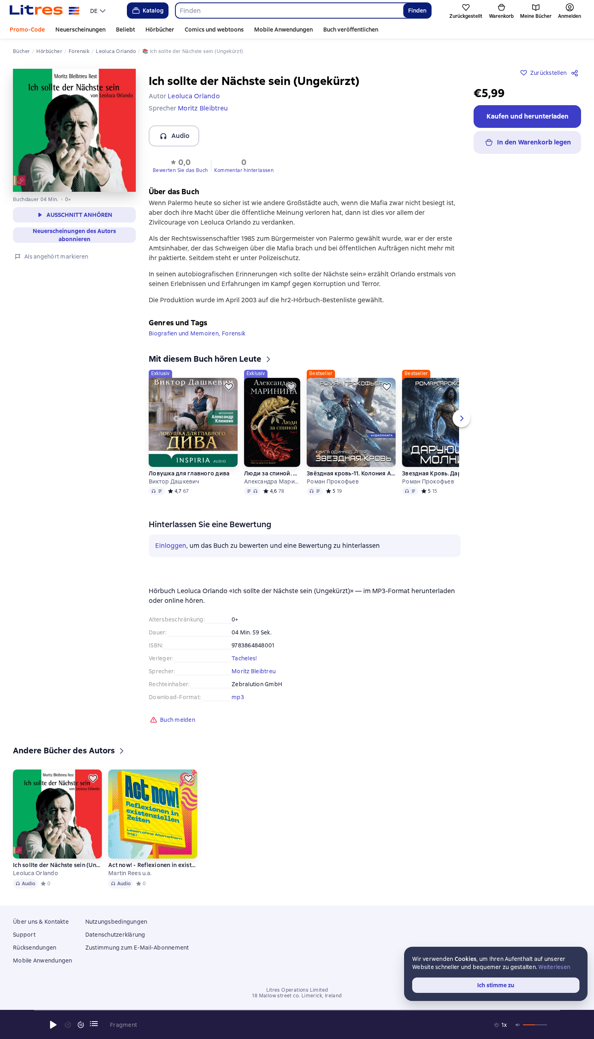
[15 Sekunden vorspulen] (81, 1025)
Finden (417, 10)
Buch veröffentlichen (350, 29)
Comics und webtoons (214, 29)
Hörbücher (159, 29)
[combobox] (289, 10)
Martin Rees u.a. (130, 873)
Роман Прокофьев (333, 481)
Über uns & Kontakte (41, 921)
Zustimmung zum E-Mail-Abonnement (137, 947)
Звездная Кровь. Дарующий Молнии (446, 473)
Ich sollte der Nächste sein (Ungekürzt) (57, 865)
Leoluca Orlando (35, 873)
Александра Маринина (272, 481)
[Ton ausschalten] (518, 1025)
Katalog (153, 10)
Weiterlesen (554, 967)
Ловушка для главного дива (189, 473)
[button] (180, 165)
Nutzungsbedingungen (116, 921)
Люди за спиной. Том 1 (272, 473)
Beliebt (125, 29)
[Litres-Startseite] (45, 10)
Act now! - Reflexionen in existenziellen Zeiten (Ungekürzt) (152, 865)
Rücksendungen (34, 947)
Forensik (233, 333)
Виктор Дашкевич (174, 481)
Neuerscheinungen (80, 29)
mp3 (238, 697)
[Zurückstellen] (228, 386)
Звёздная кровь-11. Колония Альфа (351, 473)
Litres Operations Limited (297, 990)
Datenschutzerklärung (115, 934)
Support (24, 934)
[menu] (99, 10)
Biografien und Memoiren (184, 333)
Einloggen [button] (170, 545)
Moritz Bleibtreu (254, 671)
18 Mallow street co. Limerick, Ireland (296, 996)
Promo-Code (27, 29)
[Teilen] (576, 73)
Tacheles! (244, 658)
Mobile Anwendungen (283, 29)
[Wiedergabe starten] (53, 1024)
